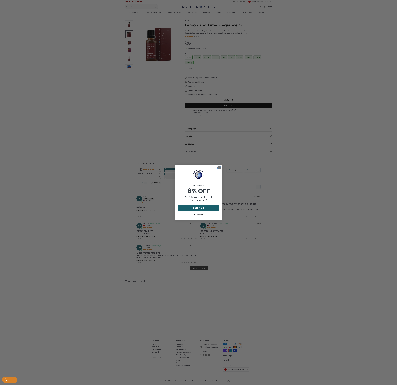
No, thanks (198, 214)
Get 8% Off (198, 207)
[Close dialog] (219, 167)
